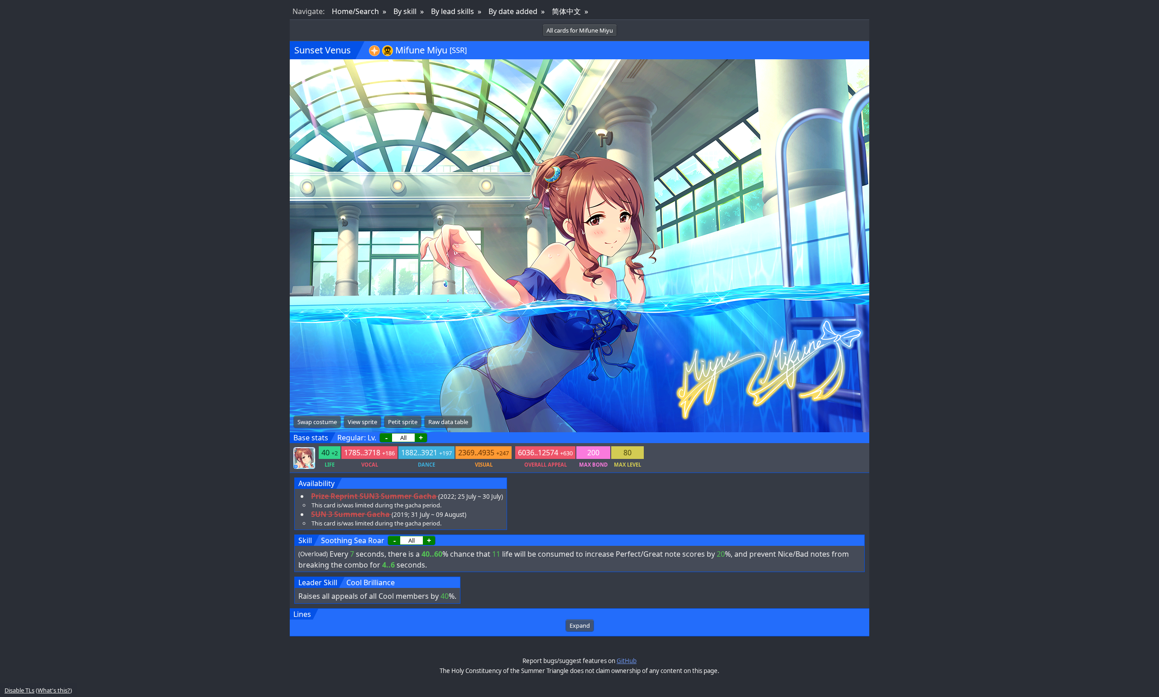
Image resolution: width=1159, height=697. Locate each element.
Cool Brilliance (370, 582)
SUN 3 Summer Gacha (350, 514)
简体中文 (566, 11)
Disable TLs (19, 690)
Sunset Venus (322, 50)
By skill (405, 11)
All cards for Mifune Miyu (579, 30)
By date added (513, 11)
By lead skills (452, 11)
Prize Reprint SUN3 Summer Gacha (373, 496)
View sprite (362, 422)
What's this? (54, 690)
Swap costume (317, 422)
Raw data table (448, 422)
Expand (580, 625)
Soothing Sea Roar (352, 540)
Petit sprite (402, 422)
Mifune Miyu (421, 50)
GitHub (627, 661)
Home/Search (355, 11)
